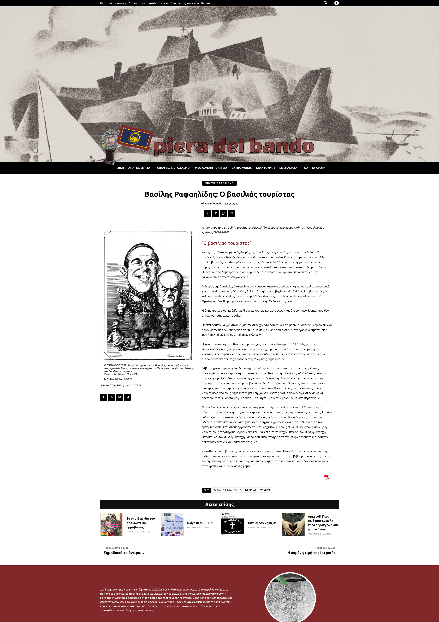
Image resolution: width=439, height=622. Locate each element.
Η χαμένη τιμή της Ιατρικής (311, 552)
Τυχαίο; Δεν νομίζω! (261, 523)
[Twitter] (215, 213)
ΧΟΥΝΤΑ (265, 490)
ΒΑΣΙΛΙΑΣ (251, 490)
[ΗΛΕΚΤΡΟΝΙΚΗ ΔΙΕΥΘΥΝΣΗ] (231, 213)
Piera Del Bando (211, 203)
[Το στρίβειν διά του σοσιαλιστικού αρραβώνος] (111, 524)
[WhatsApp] (223, 213)
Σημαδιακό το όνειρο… (124, 552)
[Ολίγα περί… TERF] (172, 524)
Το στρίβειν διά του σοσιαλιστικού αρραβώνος (140, 523)
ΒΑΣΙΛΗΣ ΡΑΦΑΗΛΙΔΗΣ (227, 490)
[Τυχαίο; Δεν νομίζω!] (232, 524)
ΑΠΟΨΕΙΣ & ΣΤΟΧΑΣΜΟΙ (219, 183)
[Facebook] (336, 3)
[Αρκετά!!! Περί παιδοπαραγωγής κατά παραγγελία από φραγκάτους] (293, 524)
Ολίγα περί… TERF (200, 523)
